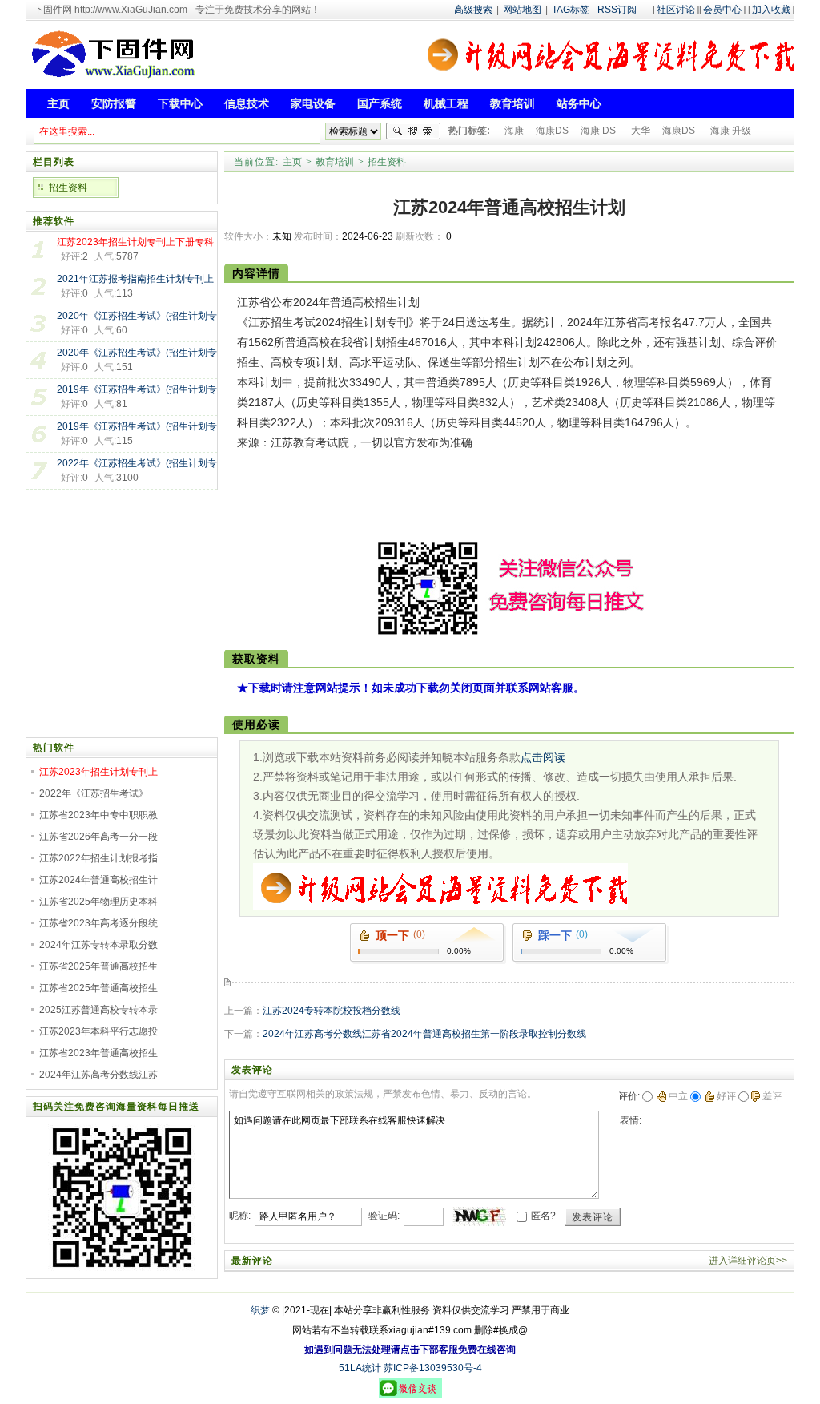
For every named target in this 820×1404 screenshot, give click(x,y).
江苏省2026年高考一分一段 (98, 836)
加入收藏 (771, 9)
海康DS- (680, 130)
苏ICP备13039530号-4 (433, 1368)
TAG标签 (570, 9)
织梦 (260, 1310)
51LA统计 (360, 1368)
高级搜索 (473, 9)
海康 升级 (730, 130)
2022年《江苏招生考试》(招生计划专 (137, 463)
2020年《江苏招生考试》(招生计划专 (137, 315)
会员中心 (722, 9)
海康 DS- (600, 130)
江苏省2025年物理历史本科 (98, 901)
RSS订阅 (617, 9)
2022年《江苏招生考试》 (93, 793)
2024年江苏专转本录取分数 (98, 944)
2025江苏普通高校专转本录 (98, 1009)
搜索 (413, 131)
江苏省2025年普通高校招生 (98, 966)
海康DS (552, 130)
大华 (640, 130)
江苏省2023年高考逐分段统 (98, 923)
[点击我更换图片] (479, 1216)
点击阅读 (543, 757)
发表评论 (592, 1217)
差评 (772, 1096)
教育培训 (335, 161)
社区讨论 (676, 9)
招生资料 (387, 161)
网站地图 (522, 9)
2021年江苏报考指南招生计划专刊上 (135, 278)
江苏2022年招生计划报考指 (98, 858)
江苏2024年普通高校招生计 (98, 880)
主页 (292, 161)
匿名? (543, 1215)
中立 (678, 1096)
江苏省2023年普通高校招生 (98, 1053)
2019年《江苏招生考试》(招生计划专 (137, 389)
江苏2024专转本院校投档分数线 (331, 1010)
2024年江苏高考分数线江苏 (98, 1074)
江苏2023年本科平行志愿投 (98, 1031)
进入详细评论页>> (748, 1260)
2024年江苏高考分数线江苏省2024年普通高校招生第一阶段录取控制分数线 (424, 1033)
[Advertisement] (492, 498)
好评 (726, 1096)
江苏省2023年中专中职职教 (98, 815)
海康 (514, 130)
